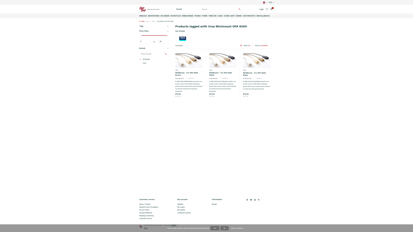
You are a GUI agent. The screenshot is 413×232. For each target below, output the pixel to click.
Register (180, 204)
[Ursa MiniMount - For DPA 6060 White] (223, 60)
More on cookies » (237, 228)
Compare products (184, 213)
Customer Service (145, 218)
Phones (197, 16)
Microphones (153, 16)
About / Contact (144, 204)
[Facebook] (247, 200)
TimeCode (212, 16)
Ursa (144, 63)
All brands (146, 59)
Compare (191, 78)
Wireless (143, 16)
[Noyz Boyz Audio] (150, 9)
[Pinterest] (259, 200)
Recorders (165, 16)
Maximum (164, 41)
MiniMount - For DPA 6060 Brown (186, 74)
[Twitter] (251, 200)
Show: (246, 45)
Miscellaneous (263, 16)
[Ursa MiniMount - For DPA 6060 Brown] (189, 60)
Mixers (239, 16)
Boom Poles (176, 16)
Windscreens (187, 16)
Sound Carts (229, 16)
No (224, 228)
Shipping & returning (146, 216)
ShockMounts (249, 16)
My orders (181, 207)
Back (143, 21)
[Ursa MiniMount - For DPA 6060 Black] (256, 60)
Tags (153, 21)
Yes (215, 228)
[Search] (239, 9)
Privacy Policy (144, 210)
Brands (179, 9)
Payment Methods (145, 213)
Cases (220, 16)
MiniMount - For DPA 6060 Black (254, 74)
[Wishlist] (267, 9)
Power (204, 16)
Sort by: (257, 45)
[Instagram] (255, 200)
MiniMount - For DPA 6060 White (220, 74)
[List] (241, 46)
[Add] (199, 96)
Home (147, 21)
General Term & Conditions (148, 207)
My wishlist (181, 210)
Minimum (144, 41)
